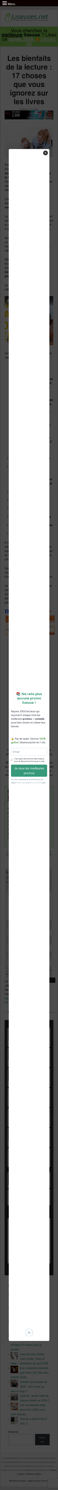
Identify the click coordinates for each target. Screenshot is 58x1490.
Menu (11, 4)
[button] (5, 3)
